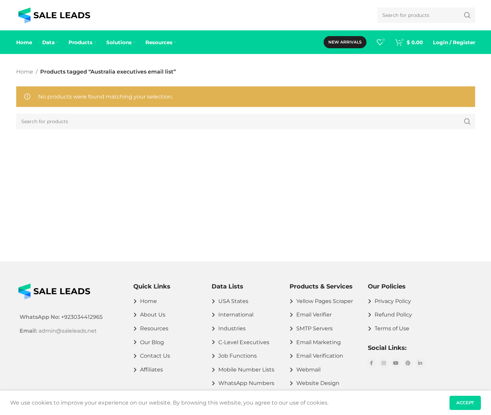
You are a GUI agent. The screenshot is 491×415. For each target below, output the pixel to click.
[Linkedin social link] (420, 363)
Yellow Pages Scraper (324, 301)
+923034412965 (82, 317)
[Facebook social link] (371, 363)
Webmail (308, 369)
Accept (465, 402)
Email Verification (319, 356)
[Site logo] (54, 14)
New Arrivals (345, 42)
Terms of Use (392, 328)
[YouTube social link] (396, 363)
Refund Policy (393, 314)
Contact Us (155, 356)
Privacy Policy (393, 301)
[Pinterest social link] (408, 363)
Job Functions (237, 356)
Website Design (317, 383)
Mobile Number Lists (246, 369)
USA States (233, 301)
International (235, 314)
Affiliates (151, 369)
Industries (232, 328)
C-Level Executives (243, 342)
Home (24, 71)
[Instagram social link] (384, 363)
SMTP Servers (314, 328)
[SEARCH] (467, 121)
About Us (152, 314)
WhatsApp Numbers (246, 383)
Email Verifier (314, 314)
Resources (154, 328)
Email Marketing (318, 342)
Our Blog (152, 342)
